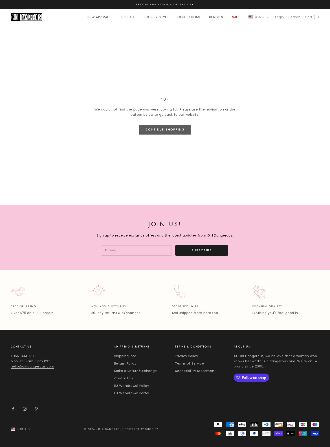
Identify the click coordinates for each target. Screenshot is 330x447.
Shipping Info (125, 356)
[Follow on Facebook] (13, 409)
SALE (236, 17)
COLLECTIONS (188, 17)
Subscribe (201, 250)
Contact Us (124, 378)
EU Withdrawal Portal (131, 393)
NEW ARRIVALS (99, 17)
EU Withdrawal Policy (131, 385)
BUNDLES (216, 17)
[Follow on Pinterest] (36, 409)
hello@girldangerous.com (32, 366)
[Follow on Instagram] (24, 409)
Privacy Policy (186, 356)
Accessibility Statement (195, 371)
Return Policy (125, 363)
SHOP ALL (127, 17)
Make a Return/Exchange (135, 371)
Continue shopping (165, 129)
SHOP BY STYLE (156, 17)
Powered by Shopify (141, 429)
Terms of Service (189, 363)
